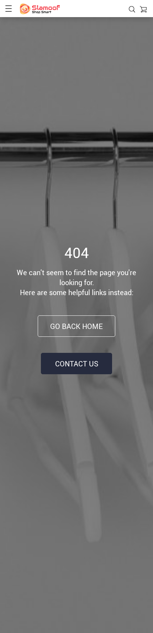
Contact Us (76, 364)
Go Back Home (76, 326)
